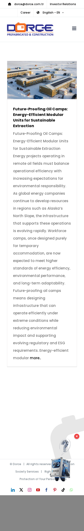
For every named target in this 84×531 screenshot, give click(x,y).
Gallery (49, 80)
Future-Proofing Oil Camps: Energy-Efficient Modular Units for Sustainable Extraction (35, 80)
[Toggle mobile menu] (74, 28)
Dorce (17, 464)
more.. (35, 357)
